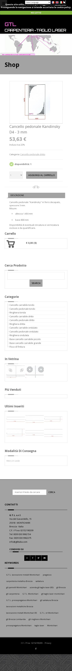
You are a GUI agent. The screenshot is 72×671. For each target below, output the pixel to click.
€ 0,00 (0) (31, 242)
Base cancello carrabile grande (25, 343)
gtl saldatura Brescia (49, 600)
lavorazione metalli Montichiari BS (21, 613)
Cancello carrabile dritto (22, 316)
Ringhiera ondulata (19, 335)
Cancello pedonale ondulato (24, 331)
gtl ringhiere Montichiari (39, 619)
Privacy (48, 643)
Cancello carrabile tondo (22, 304)
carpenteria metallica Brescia (19, 581)
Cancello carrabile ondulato (24, 327)
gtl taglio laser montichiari (53, 593)
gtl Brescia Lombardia (16, 619)
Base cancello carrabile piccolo (25, 339)
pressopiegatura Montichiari (18, 625)
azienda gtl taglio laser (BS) (41, 587)
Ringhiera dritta (17, 323)
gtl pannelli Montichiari (16, 587)
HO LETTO (36, 12)
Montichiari (52, 625)
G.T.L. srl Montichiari (49, 613)
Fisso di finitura (17, 346)
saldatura (39, 581)
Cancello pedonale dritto (32, 154)
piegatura (47, 574)
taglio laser (39, 625)
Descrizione (17, 195)
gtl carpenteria (12, 593)
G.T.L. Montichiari (30, 593)
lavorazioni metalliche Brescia (19, 606)
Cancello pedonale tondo (22, 308)
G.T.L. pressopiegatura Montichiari (21, 600)
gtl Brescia (61, 587)
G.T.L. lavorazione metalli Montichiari (23, 574)
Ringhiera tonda (18, 312)
